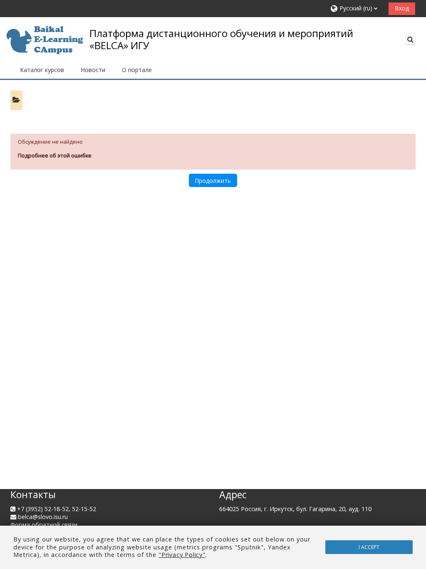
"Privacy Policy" (182, 555)
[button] (356, 8)
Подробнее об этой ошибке (55, 155)
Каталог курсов (42, 70)
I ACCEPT (369, 547)
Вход (402, 8)
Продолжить (213, 181)
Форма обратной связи (43, 525)
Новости (93, 70)
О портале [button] (137, 70)
